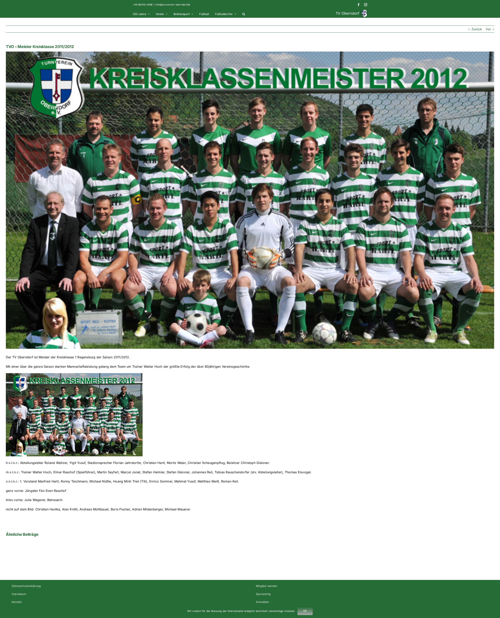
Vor (488, 29)
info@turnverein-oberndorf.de (173, 4)
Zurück (476, 29)
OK (305, 610)
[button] (243, 14)
